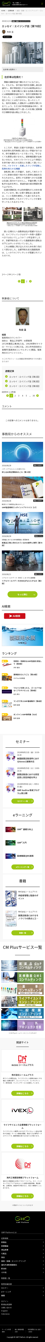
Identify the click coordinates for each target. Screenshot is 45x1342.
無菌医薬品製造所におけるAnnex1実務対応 (28, 760)
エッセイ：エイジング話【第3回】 (24, 386)
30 (34, 395)
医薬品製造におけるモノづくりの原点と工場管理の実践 (28, 918)
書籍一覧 (22, 933)
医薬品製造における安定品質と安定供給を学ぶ (28, 776)
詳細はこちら (22, 1093)
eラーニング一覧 (22, 867)
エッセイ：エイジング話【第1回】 (24, 376)
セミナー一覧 (22, 801)
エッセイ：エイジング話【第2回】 (24, 381)
